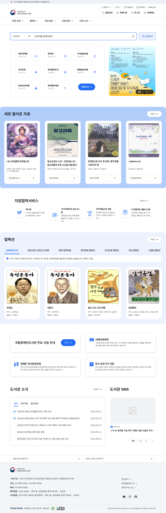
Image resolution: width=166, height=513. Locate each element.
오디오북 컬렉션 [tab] (112, 250)
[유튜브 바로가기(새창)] (124, 496)
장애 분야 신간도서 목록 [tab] (38, 250)
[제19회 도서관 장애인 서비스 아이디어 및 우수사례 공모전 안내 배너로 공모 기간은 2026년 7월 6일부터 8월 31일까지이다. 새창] (132, 71)
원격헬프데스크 (128, 483)
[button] (150, 92)
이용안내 (130, 7)
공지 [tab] (16, 403)
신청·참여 (66, 20)
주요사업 (48, 20)
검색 (133, 36)
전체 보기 (85, 87)
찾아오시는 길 (127, 487)
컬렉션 (32, 20)
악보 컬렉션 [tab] (134, 250)
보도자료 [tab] (24, 403)
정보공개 (46, 508)
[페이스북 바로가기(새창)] (135, 496)
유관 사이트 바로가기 (95, 458)
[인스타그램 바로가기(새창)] (129, 496)
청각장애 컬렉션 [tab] (88, 250)
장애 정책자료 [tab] (65, 250)
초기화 (117, 7)
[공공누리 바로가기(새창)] (61, 508)
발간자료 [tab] (34, 403)
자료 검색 (16, 20)
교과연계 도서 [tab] (12, 250)
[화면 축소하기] (111, 7)
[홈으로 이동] (21, 13)
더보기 (153, 114)
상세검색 (149, 36)
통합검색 (109, 12)
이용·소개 (83, 20)
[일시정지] (146, 91)
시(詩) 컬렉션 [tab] (154, 250)
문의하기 (142, 7)
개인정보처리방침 (16, 508)
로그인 (137, 12)
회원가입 (123, 12)
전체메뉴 (150, 12)
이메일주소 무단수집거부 (33, 508)
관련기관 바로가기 (20, 458)
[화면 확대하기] (101, 7)
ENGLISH (152, 7)
